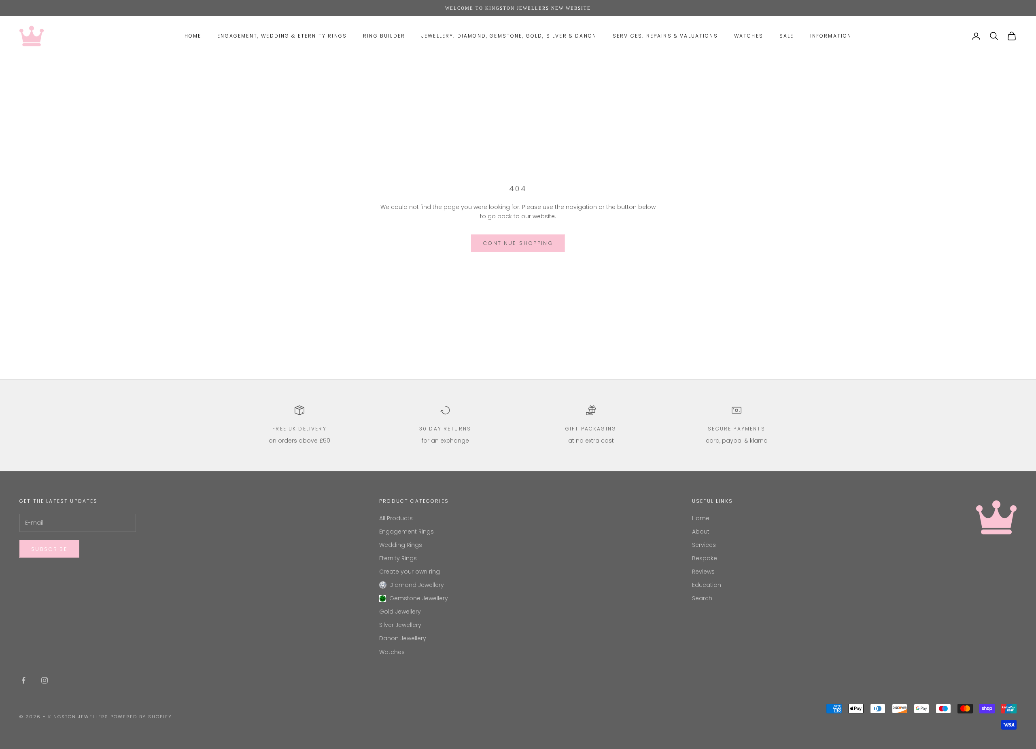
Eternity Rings (398, 558)
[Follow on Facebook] (23, 680)
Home (193, 35)
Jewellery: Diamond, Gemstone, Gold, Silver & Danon (509, 35)
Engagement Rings (406, 531)
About (700, 531)
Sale (786, 35)
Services (704, 545)
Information (831, 35)
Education (706, 585)
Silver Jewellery (400, 625)
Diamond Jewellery (416, 585)
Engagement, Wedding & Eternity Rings (282, 35)
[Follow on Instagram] (44, 680)
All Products (396, 518)
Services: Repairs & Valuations (665, 35)
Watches (748, 35)
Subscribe (49, 549)
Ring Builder (384, 35)
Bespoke (704, 558)
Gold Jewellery (400, 612)
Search (702, 598)
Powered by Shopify (141, 716)
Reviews (703, 572)
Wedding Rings (400, 545)
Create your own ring (409, 572)
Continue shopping (518, 243)
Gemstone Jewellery (418, 598)
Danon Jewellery (402, 638)
